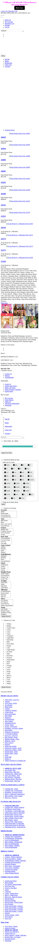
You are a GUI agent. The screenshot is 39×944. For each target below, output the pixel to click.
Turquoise (10, 636)
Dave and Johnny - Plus (12, 775)
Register (7, 25)
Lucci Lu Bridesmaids (12, 840)
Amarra (7, 701)
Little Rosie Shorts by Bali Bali (14, 825)
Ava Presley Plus (10, 770)
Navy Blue (10, 644)
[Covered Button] (6, 538)
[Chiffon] (4, 567)
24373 (3, 239)
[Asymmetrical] (5, 575)
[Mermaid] (5, 595)
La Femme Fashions (11, 734)
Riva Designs (9, 904)
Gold (8, 673)
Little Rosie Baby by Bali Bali (14, 823)
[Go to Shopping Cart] (1, 15)
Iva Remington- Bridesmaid (13, 838)
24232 (3, 205)
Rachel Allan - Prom (11, 751)
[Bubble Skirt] (7, 529)
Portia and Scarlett (10, 746)
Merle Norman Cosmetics (13, 389)
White (9, 683)
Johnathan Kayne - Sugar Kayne (15, 827)
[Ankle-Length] (5, 574)
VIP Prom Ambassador (12, 403)
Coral (8, 668)
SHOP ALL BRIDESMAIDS (14, 835)
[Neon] (3, 550)
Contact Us (8, 374)
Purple (9, 646)
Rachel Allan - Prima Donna (14, 902)
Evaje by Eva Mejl (11, 888)
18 (31, 472)
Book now (19, 8)
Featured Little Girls (12, 805)
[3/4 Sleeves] (7, 602)
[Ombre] (3, 552)
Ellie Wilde (8, 716)
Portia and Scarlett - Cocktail (14, 908)
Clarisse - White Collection (13, 857)
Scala (6, 755)
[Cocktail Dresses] (9, 517)
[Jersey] (4, 570)
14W (32, 480)
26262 (3, 182)
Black (9, 677)
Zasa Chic (8, 918)
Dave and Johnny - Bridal (13, 859)
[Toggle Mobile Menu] (1, 414)
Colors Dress (9, 712)
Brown (9, 675)
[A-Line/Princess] (5, 591)
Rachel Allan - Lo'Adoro (12, 937)
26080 (3, 160)
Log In (7, 27)
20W (27, 483)
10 (28, 469)
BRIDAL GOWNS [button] (7, 851)
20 (7, 476)
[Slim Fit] (5, 596)
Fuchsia (9, 658)
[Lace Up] (6, 542)
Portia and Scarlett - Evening (14, 909)
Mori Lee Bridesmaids (12, 844)
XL (14, 498)
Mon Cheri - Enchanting (12, 866)
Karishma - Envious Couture (14, 728)
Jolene (7, 890)
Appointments (9, 377)
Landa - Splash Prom (11, 893)
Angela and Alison (11, 881)
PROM (7, 419)
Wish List (8, 20)
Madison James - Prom (12, 739)
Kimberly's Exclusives (12, 732)
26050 (3, 149)
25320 (3, 261)
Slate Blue (10, 640)
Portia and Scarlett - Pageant (14, 906)
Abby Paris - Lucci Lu (12, 700)
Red (8, 664)
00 (16, 465)
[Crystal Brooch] (5, 561)
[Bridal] (9, 512)
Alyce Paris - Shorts (11, 926)
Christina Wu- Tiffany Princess (14, 807)
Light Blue (10, 638)
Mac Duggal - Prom (11, 737)
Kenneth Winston (10, 864)
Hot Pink (10, 656)
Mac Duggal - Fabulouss (12, 777)
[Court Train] (5, 579)
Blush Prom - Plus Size (12, 772)
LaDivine (8, 891)
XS (17, 494)
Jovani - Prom (9, 725)
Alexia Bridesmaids (11, 847)
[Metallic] (3, 549)
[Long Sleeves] (7, 604)
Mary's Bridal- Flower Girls (13, 818)
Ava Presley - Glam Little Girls (14, 811)
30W (18, 491)
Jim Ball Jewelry (10, 939)
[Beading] (5, 558)
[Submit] (23, 31)
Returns (7, 375)
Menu (3, 56)
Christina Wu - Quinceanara (13, 790)
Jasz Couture (9, 721)
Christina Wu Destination (13, 862)
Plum (8, 662)
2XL (22, 498)
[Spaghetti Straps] (6, 612)
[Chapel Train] (5, 577)
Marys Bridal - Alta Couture (13, 796)
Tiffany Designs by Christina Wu (15, 760)
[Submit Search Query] (23, 437)
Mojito (9, 626)
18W (18, 483)
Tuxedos (7, 433)
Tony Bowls (9, 917)
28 (7, 480)
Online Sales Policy (11, 386)
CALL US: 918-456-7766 (9, 11)
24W (18, 487)
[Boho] (6, 522)
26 (31, 476)
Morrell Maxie (9, 899)
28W (8, 491)
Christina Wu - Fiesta (11, 789)
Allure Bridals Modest (12, 873)
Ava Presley (8, 705)
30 (15, 480)
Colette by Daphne (11, 710)
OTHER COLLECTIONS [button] (10, 877)
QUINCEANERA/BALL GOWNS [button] (12, 785)
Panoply (7, 744)
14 (15, 472)
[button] (7, 59)
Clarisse (7, 708)
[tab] (19, 696)
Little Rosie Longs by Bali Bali (14, 813)
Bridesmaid (8, 426)
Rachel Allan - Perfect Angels (14, 816)
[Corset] (7, 534)
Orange (9, 666)
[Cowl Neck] (6, 583)
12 (7, 472)
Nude (8, 671)
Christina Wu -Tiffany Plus (13, 774)
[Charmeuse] (4, 565)
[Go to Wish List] (3, 15)
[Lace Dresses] (6, 526)
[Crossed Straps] (6, 540)
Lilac (8, 648)
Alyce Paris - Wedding (12, 868)
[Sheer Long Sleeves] (7, 605)
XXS (8, 494)
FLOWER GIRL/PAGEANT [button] (11, 801)
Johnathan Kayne (10, 723)
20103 (3, 228)
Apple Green (11, 628)
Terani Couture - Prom (12, 915)
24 (23, 476)
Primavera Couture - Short (13, 750)
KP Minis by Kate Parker (13, 809)
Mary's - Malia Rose (11, 895)
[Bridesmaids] (9, 513)
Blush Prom (8, 707)
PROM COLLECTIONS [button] (9, 696)
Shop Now (4, 303)
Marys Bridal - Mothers (12, 845)
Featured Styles (9, 130)
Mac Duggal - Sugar (11, 820)
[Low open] (6, 543)
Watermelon (10, 660)
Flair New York (10, 886)
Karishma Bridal (10, 871)
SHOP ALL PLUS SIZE (13, 768)
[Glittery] (3, 547)
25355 (3, 216)
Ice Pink (9, 652)
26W (27, 487)
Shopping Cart (9, 23)
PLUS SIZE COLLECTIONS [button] (11, 764)
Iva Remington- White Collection (15, 860)
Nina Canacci (9, 743)
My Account (9, 22)
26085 (3, 171)
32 (23, 480)
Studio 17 (8, 759)
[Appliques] (5, 556)
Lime (8, 632)
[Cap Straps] (6, 609)
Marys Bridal (9, 883)
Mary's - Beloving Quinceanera (15, 794)
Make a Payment (10, 388)
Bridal (7, 423)
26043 (3, 137)
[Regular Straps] (6, 611)
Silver (9, 681)
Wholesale (8, 405)
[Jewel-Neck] (6, 588)
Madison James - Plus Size (13, 779)
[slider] (34, 446)
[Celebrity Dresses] (7, 531)
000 (7, 465)
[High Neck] (6, 586)
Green (9, 630)
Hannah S (8, 717)
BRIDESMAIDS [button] (6, 831)
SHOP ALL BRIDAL (12, 855)
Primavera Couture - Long (13, 748)
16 (23, 472)
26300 (3, 194)
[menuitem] (21, 20)
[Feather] (4, 568)
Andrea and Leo (10, 933)
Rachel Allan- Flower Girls (13, 814)
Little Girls (8, 430)
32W (27, 491)
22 (15, 476)
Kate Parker (8, 730)
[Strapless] (6, 614)
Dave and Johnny (10, 714)
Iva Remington (9, 719)
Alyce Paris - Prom (11, 703)
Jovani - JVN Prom (11, 726)
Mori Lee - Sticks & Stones (13, 897)
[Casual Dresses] (9, 515)
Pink (8, 654)
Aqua (8, 634)
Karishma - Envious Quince (13, 792)
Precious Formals (10, 900)
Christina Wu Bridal (11, 869)
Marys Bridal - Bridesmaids (13, 842)
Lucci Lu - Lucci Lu (11, 735)
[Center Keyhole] (7, 533)
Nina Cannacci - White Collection (15, 935)
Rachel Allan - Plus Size (12, 781)
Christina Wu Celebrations (13, 836)
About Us (8, 384)
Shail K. (7, 913)
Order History (9, 400)
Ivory (8, 669)
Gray (8, 679)
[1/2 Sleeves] (7, 600)
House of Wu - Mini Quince (13, 822)
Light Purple (11, 650)
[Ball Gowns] (6, 521)
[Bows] (5, 559)
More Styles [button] (5, 922)
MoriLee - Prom (10, 741)
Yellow (9, 624)
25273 (3, 250)
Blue (8, 642)
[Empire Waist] (5, 593)
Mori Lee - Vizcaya (11, 798)
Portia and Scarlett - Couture (14, 911)
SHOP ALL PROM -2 (12, 932)
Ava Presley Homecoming (13, 884)
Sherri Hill (8, 757)
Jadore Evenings (10, 928)
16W (8, 483)
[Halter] (6, 584)
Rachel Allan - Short (11, 753)
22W (8, 487)
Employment (9, 391)
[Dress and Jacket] (6, 524)
